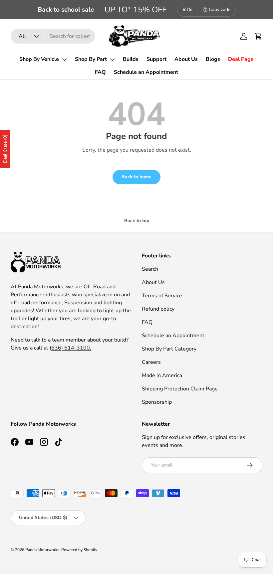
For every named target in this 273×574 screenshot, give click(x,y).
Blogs (213, 59)
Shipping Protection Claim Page (180, 388)
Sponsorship (157, 402)
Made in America (162, 375)
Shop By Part (91, 59)
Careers (151, 362)
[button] (258, 36)
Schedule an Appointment (146, 72)
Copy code (219, 9)
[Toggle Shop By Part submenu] (112, 60)
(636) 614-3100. (70, 348)
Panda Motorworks (42, 549)
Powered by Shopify (79, 549)
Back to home (136, 177)
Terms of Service (162, 295)
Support (156, 59)
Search (150, 269)
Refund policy (158, 309)
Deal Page (241, 59)
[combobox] (53, 36)
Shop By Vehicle (39, 59)
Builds (130, 59)
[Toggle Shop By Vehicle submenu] (64, 60)
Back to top (136, 220)
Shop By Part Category (169, 349)
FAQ (100, 72)
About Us (186, 59)
